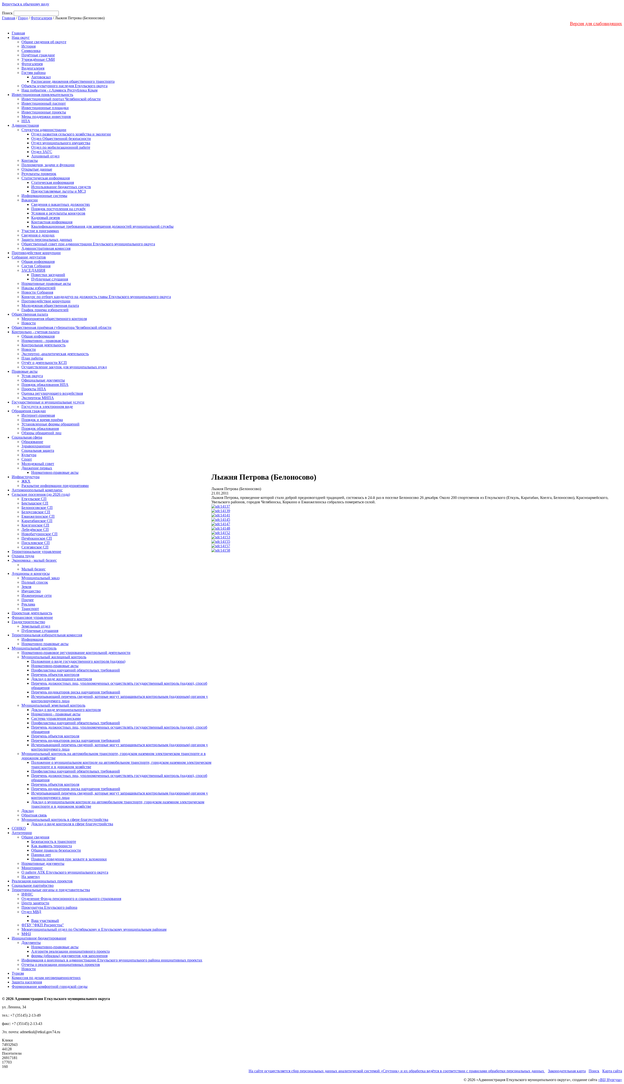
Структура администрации (43, 130)
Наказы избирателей (38, 288)
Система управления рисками (56, 718)
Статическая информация (52, 182)
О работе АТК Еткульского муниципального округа (64, 872)
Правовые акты (25, 371)
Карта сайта (612, 1071)
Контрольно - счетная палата (35, 332)
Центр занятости (35, 903)
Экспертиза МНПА (37, 398)
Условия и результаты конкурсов (58, 213)
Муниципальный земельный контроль (53, 705)
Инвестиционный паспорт (43, 103)
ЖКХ (25, 481)
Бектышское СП (34, 503)
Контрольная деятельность (43, 345)
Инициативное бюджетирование (39, 938)
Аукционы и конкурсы (31, 573)
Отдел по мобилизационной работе (60, 147)
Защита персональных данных (46, 239)
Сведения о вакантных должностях (60, 204)
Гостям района (33, 73)
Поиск (594, 1071)
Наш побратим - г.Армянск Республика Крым (59, 90)
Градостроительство (28, 622)
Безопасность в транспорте (53, 841)
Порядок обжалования (40, 428)
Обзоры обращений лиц (41, 433)
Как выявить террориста (51, 846)
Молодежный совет (37, 464)
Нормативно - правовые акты (55, 714)
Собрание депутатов (29, 257)
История (28, 46)
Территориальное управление (36, 551)
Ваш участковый (45, 921)
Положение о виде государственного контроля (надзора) (78, 661)
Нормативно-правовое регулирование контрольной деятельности (75, 652)
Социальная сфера (27, 437)
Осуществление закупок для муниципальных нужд (64, 367)
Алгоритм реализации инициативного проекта (70, 951)
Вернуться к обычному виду (25, 4)
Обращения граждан (29, 411)
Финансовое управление (32, 617)
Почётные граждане (38, 55)
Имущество (31, 591)
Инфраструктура (25, 477)
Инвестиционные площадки (45, 108)
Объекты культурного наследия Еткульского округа (64, 86)
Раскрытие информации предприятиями (55, 486)
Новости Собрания (37, 292)
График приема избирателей (44, 310)
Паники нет (41, 855)
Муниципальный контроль (34, 648)
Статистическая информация (45, 178)
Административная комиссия (45, 248)
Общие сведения (35, 837)
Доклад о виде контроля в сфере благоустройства (72, 824)
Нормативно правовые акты (44, 644)
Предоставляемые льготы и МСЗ (58, 191)
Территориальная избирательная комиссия (47, 635)
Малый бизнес (33, 569)
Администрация (25, 125)
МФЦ (26, 934)
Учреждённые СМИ (38, 59)
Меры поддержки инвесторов (46, 116)
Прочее (27, 600)
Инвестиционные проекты (43, 112)
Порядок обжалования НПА (44, 384)
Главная (8, 18)
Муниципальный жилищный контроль (53, 657)
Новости (28, 323)
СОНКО (19, 828)
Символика (30, 51)
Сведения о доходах (38, 235)
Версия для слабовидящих (596, 23)
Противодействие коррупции (36, 253)
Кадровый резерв (45, 218)
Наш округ (21, 37)
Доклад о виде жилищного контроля (61, 679)
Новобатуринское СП (39, 534)
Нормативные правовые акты (46, 283)
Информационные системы (44, 196)
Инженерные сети (36, 595)
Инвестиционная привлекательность (42, 95)
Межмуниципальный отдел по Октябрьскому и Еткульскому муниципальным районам (93, 929)
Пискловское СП (35, 543)
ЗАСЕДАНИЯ (33, 270)
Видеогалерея (32, 68)
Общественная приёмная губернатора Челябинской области (61, 327)
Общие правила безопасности (56, 850)
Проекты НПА (33, 389)
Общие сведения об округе (43, 42)
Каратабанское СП (36, 521)
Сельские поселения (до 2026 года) (41, 494)
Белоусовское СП (35, 512)
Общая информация (38, 261)
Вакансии (29, 200)
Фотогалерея (41, 18)
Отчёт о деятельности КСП (44, 363)
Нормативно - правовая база (44, 341)
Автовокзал (41, 77)
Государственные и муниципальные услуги (48, 402)
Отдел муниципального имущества (60, 143)
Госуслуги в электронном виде (47, 406)
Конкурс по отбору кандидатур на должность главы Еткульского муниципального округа (96, 297)
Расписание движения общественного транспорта (73, 81)
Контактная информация (51, 222)
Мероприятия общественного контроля (54, 319)
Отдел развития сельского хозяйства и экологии (71, 134)
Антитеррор (22, 833)
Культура (28, 455)
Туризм (18, 973)
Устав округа (32, 376)
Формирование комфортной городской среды (50, 986)
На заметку (30, 877)
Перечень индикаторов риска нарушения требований (75, 692)
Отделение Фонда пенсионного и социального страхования (71, 899)
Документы (31, 942)
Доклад (27, 811)
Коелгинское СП (35, 525)
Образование (32, 442)
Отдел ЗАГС (41, 152)
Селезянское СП (35, 547)
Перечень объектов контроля (55, 674)
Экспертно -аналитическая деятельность (55, 354)
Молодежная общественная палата (50, 305)
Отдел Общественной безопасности (61, 138)
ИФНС (27, 894)
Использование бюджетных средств (61, 187)
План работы (32, 358)
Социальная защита (37, 450)
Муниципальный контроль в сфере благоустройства (64, 819)
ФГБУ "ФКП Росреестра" (42, 925)
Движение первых (36, 468)
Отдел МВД (31, 912)
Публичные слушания (49, 279)
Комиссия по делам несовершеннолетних (46, 978)
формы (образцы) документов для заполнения (69, 956)
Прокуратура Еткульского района (49, 907)
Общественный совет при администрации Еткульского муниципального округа (88, 244)
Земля (26, 587)
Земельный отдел (35, 626)
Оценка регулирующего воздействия (52, 393)
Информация (32, 639)
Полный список (34, 582)
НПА (25, 121)
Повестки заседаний (48, 275)
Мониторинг (32, 868)
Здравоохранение (35, 446)
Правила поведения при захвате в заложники (69, 859)
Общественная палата (30, 314)
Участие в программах (40, 231)
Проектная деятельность (32, 613)
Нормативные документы (42, 863)
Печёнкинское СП (36, 538)
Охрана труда (23, 556)
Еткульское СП (34, 499)
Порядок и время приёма (42, 420)
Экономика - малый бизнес (34, 560)
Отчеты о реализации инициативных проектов (60, 964)
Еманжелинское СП (38, 516)
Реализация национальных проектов (42, 881)
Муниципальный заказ (40, 578)
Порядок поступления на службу (58, 209)
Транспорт (30, 609)
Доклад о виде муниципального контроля (66, 710)
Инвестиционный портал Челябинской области (61, 99)
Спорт (26, 459)
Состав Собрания (35, 266)
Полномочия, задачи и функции (48, 165)
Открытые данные (36, 169)
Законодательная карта (567, 1071)
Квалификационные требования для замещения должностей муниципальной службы (102, 226)
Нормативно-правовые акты (54, 472)
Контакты (29, 160)
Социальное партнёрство (33, 885)
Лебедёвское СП (35, 529)
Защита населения (27, 982)
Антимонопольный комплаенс (37, 490)
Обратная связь (34, 815)
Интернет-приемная (38, 415)
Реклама (28, 604)
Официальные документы (43, 380)
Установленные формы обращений (50, 424)
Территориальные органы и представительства (51, 890)
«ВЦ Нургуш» (610, 1080)
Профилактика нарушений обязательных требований (75, 670)
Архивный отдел (45, 156)
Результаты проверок (38, 174)
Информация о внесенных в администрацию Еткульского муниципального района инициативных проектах (111, 960)
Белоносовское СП (37, 508)
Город (23, 18)
